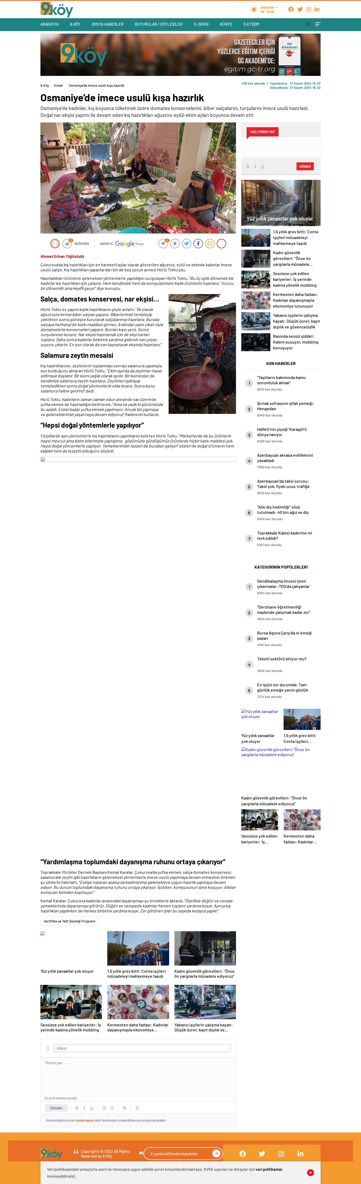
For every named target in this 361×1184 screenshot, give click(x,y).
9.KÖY (75, 24)
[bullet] (111, 1108)
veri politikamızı (269, 1169)
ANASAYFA (49, 24)
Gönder (56, 1107)
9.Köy (44, 85)
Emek (58, 85)
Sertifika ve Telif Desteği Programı (69, 921)
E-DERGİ (201, 24)
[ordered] (104, 1108)
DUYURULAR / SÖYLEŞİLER (159, 24)
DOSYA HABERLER (107, 24)
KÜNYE (226, 24)
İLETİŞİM (251, 24)
